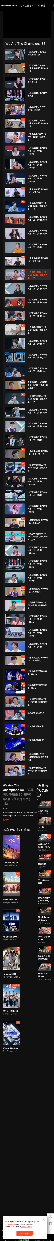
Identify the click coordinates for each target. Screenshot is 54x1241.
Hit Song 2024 (9, 973)
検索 (43, 5)
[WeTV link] (9, 5)
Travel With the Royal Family (16, 899)
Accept (25, 1233)
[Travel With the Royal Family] (11, 884)
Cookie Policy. (26, 1226)
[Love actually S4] (11, 847)
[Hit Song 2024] (11, 958)
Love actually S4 (10, 862)
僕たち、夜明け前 (10, 1011)
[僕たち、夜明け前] (11, 996)
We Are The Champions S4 (15, 1048)
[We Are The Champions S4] (11, 1033)
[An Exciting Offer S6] (11, 921)
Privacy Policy (10, 1224)
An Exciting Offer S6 (12, 936)
